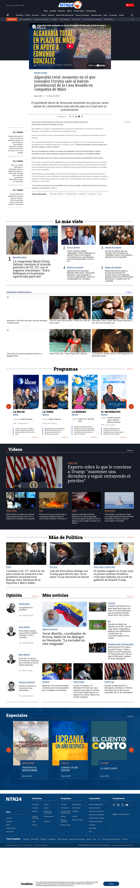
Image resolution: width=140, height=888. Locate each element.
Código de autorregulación (97, 818)
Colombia (9, 818)
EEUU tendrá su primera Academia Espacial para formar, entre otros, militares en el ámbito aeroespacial (20, 516)
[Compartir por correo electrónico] (79, 117)
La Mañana (79, 412)
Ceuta (41, 511)
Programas (113, 15)
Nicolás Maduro (108, 19)
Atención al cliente (94, 808)
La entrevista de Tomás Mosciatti (66, 812)
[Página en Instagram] (118, 805)
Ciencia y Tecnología (82, 15)
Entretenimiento (96, 15)
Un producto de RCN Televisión (111, 839)
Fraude (74, 511)
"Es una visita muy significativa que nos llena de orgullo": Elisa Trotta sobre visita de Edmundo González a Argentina (15, 199)
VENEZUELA (61, 11)
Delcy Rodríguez (64, 19)
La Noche (19, 412)
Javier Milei (92, 194)
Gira (99, 194)
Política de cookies (28, 845)
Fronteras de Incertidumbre (29, 769)
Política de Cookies (67, 885)
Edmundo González (40, 73)
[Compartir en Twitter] (73, 117)
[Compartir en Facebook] (70, 117)
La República (52, 839)
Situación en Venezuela (27, 682)
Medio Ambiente (24, 655)
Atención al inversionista (96, 811)
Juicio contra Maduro (25, 19)
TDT (99, 839)
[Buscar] (132, 15)
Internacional (10, 832)
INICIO (46, 11)
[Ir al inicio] (16, 802)
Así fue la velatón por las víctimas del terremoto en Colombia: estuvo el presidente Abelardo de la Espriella (119, 254)
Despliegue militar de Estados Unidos (120, 644)
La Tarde (48, 412)
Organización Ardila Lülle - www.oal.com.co (122, 845)
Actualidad (19, 15)
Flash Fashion (76, 808)
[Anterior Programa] (8, 406)
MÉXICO (69, 11)
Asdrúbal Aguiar (24, 604)
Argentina (82, 194)
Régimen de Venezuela (50, 629)
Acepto (111, 884)
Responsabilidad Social (96, 804)
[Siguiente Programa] (131, 406)
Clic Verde (64, 804)
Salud (105, 15)
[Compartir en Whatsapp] (82, 117)
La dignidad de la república (26, 608)
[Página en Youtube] (127, 805)
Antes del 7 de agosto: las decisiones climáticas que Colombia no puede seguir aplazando (29, 661)
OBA (90, 832)
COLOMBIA (53, 11)
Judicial (43, 15)
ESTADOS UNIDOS (78, 11)
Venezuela (111, 603)
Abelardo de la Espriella (113, 247)
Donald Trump (76, 19)
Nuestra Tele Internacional (65, 15)
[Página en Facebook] (114, 805)
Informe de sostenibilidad (96, 815)
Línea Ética (92, 825)
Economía (35, 15)
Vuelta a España (78, 682)
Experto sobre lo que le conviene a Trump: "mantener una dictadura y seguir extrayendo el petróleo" (99, 474)
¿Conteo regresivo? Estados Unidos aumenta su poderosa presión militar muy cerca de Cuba (24, 431)
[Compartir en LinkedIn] (76, 117)
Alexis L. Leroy (27, 671)
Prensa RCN (92, 828)
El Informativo (110, 412)
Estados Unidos (11, 511)
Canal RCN (26, 839)
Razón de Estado (66, 825)
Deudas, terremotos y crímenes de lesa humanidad (27, 688)
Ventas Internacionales (96, 821)
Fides (94, 839)
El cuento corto (108, 768)
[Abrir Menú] (8, 15)
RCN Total (125, 839)
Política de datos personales (13, 845)
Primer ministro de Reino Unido (104, 567)
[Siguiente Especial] (131, 750)
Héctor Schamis (27, 696)
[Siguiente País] (133, 20)
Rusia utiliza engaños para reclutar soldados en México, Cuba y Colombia (28, 634)
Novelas (89, 839)
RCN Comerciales (63, 839)
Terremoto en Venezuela (41, 19)
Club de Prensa (76, 804)
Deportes (51, 15)
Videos (15, 449)
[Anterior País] (133, 18)
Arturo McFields (24, 627)
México (8, 825)
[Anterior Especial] (8, 750)
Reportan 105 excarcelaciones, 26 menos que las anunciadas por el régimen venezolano (55, 687)
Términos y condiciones (41, 845)
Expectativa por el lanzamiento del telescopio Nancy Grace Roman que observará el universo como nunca (55, 431)
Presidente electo (71, 194)
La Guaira (54, 19)
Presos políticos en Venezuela (92, 19)
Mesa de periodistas (64, 820)
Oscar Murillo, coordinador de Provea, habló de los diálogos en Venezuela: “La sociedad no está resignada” (64, 638)
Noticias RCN (35, 839)
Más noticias (55, 595)
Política (27, 15)
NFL (109, 621)
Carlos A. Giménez (73, 247)
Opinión (121, 15)
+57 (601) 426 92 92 (124, 814)
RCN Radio (43, 839)
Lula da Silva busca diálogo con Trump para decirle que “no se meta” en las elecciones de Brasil (69, 573)
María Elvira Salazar (20, 257)
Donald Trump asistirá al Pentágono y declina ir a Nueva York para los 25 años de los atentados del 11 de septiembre (119, 689)
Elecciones (53, 567)
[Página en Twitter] (122, 805)
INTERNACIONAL (91, 11)
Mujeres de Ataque (77, 820)
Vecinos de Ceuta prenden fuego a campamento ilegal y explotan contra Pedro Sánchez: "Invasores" (53, 516)
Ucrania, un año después (69, 769)
